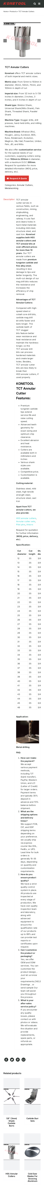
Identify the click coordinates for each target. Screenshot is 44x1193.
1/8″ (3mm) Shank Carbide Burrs (11, 1122)
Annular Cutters (25, 185)
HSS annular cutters (26, 518)
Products (13, 11)
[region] (22, 1174)
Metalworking (11, 188)
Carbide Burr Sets (32, 1119)
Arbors (29, 524)
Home (5, 11)
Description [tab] (8, 199)
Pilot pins (20, 524)
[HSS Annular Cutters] (11, 1151)
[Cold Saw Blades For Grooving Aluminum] (32, 1151)
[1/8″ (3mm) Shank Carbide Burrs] (11, 1096)
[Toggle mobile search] (35, 3)
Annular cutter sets (25, 521)
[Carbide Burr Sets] (32, 1096)
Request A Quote (18, 178)
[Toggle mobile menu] (39, 3)
